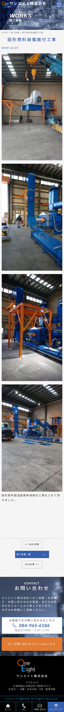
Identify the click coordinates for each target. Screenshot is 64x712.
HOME (5, 33)
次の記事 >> (32, 564)
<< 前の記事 (32, 544)
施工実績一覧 (23, 554)
